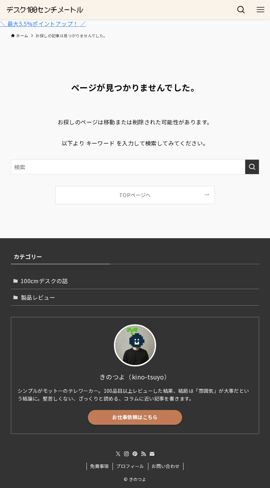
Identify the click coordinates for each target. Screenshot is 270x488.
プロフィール (130, 466)
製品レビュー (38, 297)
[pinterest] (135, 454)
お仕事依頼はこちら (135, 417)
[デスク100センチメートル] (45, 9)
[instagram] (126, 454)
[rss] (143, 454)
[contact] (152, 454)
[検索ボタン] (241, 9)
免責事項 (99, 466)
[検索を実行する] (252, 167)
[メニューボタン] (260, 9)
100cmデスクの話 (44, 280)
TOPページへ (135, 195)
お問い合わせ (166, 466)
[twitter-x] (118, 454)
